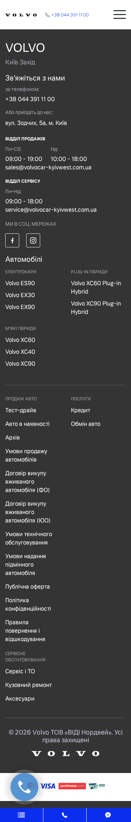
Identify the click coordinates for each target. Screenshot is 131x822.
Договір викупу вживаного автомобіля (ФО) (27, 482)
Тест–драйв (20, 410)
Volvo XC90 (20, 363)
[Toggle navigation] (120, 14)
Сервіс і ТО (20, 671)
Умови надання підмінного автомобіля (25, 565)
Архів (12, 437)
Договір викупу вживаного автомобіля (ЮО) (28, 512)
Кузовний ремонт (28, 685)
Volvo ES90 (20, 283)
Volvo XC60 (20, 340)
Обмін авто (85, 424)
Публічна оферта (27, 586)
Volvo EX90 (20, 307)
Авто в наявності (27, 424)
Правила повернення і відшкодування (25, 631)
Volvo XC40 (20, 352)
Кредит (80, 410)
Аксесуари (20, 698)
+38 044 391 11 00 (30, 99)
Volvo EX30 (20, 295)
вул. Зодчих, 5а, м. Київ (36, 123)
